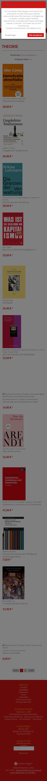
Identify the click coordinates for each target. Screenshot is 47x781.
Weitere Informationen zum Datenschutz (23, 28)
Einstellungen (10, 35)
